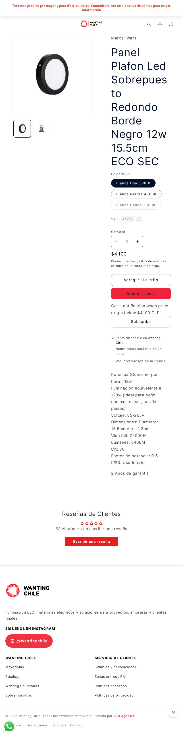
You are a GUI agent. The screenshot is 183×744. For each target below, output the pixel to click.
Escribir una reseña (91, 541)
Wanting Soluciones (22, 686)
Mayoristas (14, 667)
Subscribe (141, 321)
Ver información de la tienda (141, 361)
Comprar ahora (140, 293)
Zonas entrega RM (110, 676)
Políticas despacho (111, 686)
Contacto (77, 725)
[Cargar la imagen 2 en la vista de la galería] (41, 128)
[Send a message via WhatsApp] (9, 726)
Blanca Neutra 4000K (136, 194)
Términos (59, 725)
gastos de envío (149, 261)
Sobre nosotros (18, 695)
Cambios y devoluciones (116, 667)
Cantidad (118, 232)
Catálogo (13, 676)
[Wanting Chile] (27, 590)
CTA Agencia (124, 716)
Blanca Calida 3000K (138, 206)
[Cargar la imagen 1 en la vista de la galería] (22, 128)
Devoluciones (37, 725)
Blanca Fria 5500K (133, 183)
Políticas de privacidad (114, 695)
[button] (10, 23)
